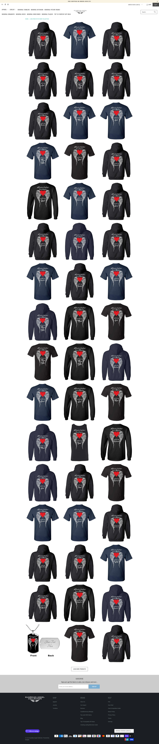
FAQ (109, 701)
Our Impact (83, 705)
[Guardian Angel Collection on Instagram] (8, 4)
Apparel (55, 701)
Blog (81, 718)
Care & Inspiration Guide (114, 708)
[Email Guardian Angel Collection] (2, 4)
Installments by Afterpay (86, 711)
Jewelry (55, 705)
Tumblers (55, 708)
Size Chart (110, 705)
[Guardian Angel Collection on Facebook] (5, 4)
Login (149, 4)
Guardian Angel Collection (36, 738)
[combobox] (149, 12)
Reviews (82, 708)
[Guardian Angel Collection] (80, 12)
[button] (5, 9)
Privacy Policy (111, 715)
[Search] (155, 12)
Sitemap (110, 721)
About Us (82, 701)
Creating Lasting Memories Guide (89, 725)
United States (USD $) (134, 4)
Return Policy (111, 711)
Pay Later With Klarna (86, 715)
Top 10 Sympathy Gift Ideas (87, 721)
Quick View (42, 47)
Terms (109, 718)
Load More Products (79, 669)
